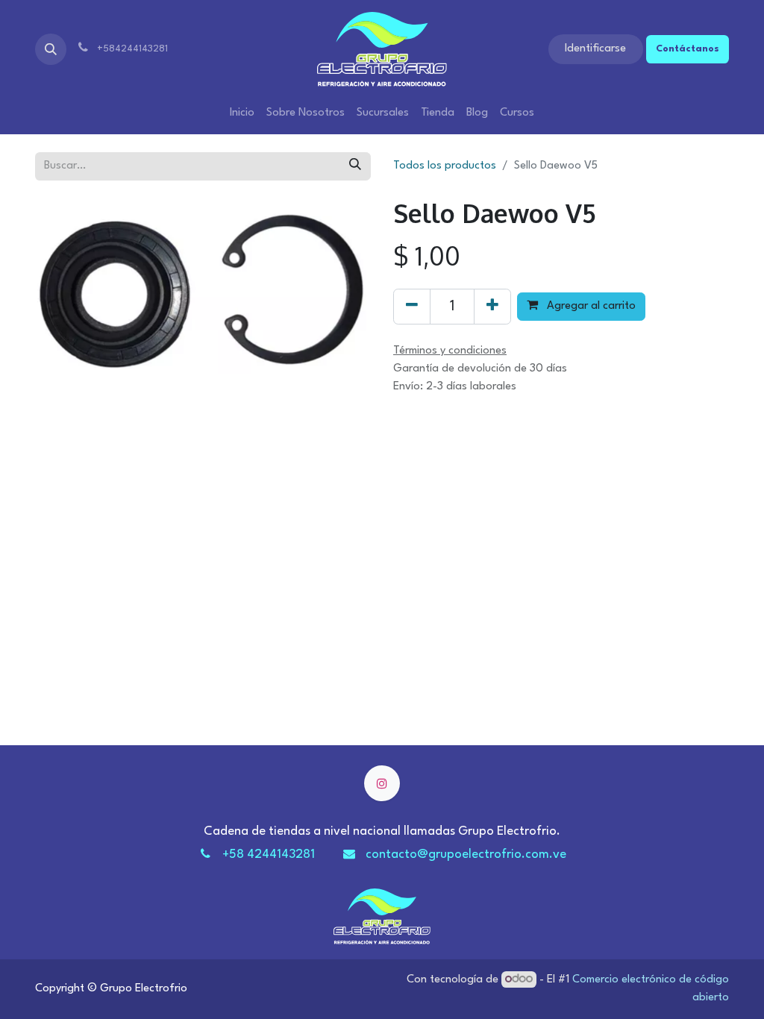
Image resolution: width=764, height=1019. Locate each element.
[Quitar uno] (411, 306)
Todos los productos (444, 166)
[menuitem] (242, 113)
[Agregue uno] (492, 306)
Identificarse (595, 48)
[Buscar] (355, 166)
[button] (50, 49)
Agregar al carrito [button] (590, 306)
